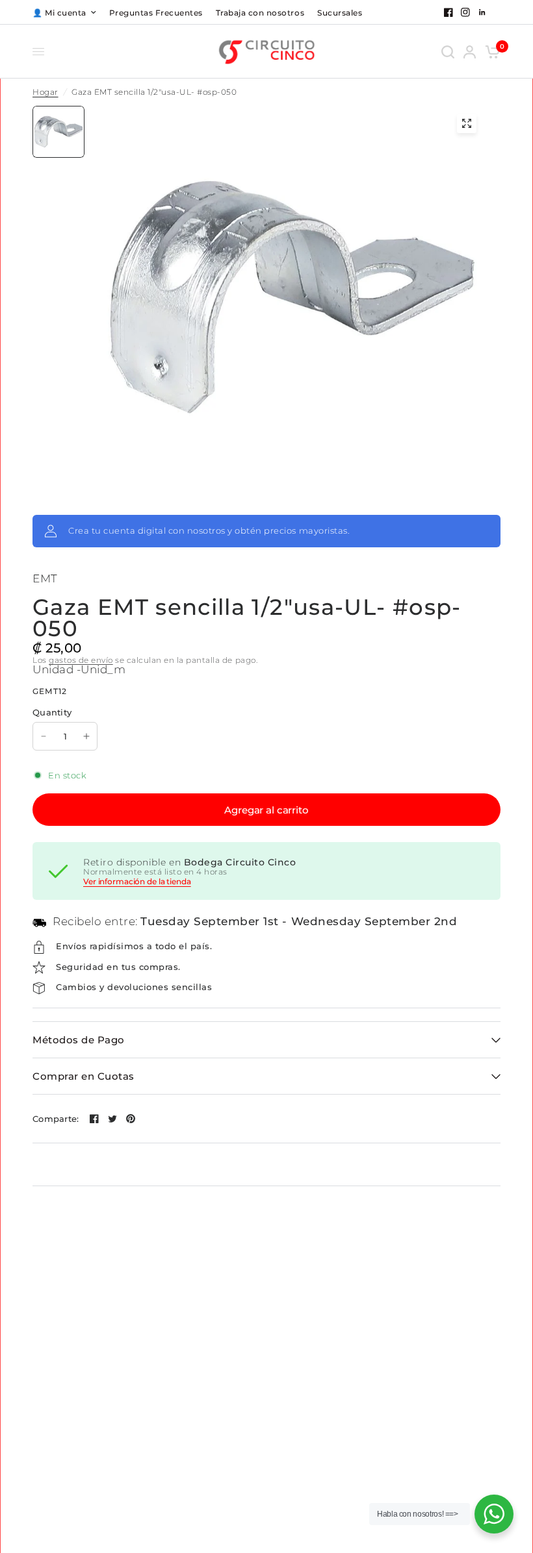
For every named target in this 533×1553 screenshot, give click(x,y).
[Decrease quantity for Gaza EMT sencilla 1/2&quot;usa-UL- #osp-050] (43, 736)
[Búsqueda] (448, 52)
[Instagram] (465, 12)
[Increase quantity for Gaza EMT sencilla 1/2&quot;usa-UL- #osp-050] (86, 736)
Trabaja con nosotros (260, 13)
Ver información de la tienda (137, 882)
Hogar (45, 92)
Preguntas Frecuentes (156, 13)
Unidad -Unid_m (78, 669)
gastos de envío (81, 660)
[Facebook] (448, 12)
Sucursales (339, 13)
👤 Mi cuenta (59, 13)
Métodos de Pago (78, 1040)
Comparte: (55, 1119)
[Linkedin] (482, 12)
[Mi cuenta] (469, 52)
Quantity (52, 712)
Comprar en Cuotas (83, 1076)
